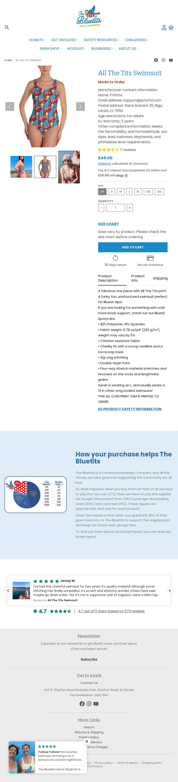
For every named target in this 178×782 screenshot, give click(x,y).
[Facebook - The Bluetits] (156, 60)
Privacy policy (104, 763)
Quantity (105, 201)
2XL (148, 191)
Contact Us (89, 683)
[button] (21, 167)
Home (8, 60)
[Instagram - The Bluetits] (163, 60)
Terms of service (127, 763)
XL (138, 191)
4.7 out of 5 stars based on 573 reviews (111, 611)
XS (102, 191)
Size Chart (108, 224)
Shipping (104, 163)
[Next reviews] (170, 590)
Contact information (89, 766)
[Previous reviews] (8, 590)
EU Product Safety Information (130, 409)
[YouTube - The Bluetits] (171, 60)
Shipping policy (152, 763)
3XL (159, 191)
